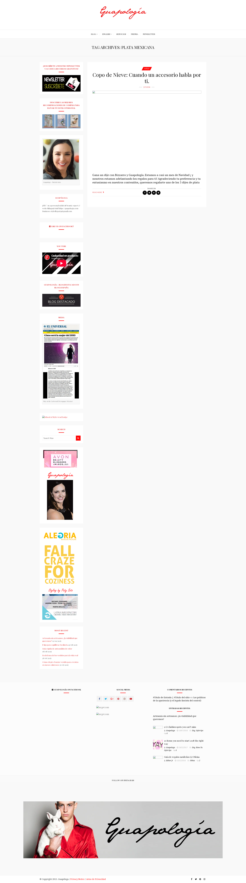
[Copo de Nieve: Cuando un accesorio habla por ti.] (146, 130)
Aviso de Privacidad (96, 879)
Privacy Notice (77, 879)
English (106, 34)
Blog (93, 34)
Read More (97, 192)
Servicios (121, 34)
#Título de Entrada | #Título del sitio (171, 697)
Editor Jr (169, 761)
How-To (199, 748)
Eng (193, 731)
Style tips (199, 731)
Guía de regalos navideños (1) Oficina (181, 756)
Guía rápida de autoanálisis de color (57, 648)
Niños (146, 69)
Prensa (134, 34)
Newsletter (149, 34)
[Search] (78, 438)
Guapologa (170, 731)
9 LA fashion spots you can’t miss (180, 726)
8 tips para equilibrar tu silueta (55, 645)
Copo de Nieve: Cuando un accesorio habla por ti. (147, 77)
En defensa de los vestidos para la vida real (60, 655)
